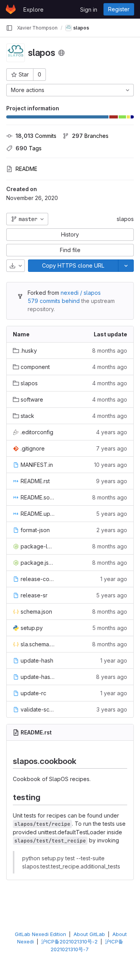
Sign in (88, 9)
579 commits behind (54, 301)
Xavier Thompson (37, 28)
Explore (33, 9)
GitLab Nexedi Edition (40, 934)
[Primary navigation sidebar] (9, 28)
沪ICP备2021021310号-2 (69, 941)
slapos (125, 219)
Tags (29, 148)
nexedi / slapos (81, 292)
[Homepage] (10, 9)
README (26, 168)
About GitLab (89, 934)
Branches (90, 135)
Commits (36, 135)
